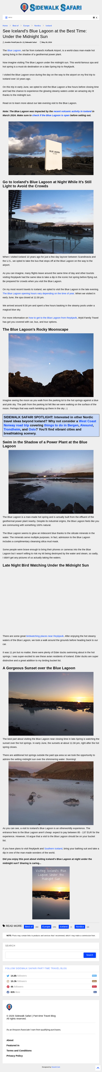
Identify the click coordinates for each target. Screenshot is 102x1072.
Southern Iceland (53, 848)
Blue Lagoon (14, 50)
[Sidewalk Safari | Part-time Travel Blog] (51, 12)
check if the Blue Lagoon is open (51, 115)
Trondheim (12, 429)
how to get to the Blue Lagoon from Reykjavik (53, 317)
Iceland (49, 26)
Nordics (37, 26)
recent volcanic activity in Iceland (73, 111)
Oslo (32, 429)
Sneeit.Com (56, 1067)
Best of (15, 26)
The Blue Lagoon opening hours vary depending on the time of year (38, 293)
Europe (26, 26)
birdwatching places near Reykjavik (45, 636)
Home (5, 26)
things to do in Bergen (61, 425)
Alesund (86, 425)
